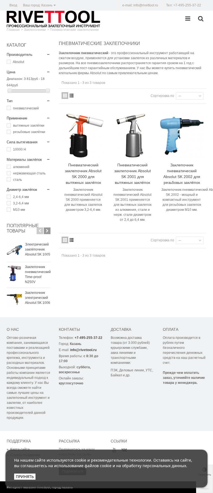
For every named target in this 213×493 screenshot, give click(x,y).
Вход (13, 5)
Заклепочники (35, 30)
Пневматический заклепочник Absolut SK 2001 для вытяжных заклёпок (132, 174)
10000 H (19, 149)
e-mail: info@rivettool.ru (140, 5)
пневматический (26, 108)
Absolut (18, 62)
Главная (13, 30)
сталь (17, 180)
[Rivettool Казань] (53, 19)
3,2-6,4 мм (21, 203)
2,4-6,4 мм (21, 197)
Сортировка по (162, 96)
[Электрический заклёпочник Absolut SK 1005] (14, 251)
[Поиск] (200, 19)
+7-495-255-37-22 (88, 338)
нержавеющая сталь (29, 173)
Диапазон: (15, 79)
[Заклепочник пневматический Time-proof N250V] (14, 273)
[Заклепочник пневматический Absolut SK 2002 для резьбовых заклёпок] (181, 135)
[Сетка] (65, 95)
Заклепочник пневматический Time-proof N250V (37, 274)
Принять (25, 476)
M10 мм (19, 210)
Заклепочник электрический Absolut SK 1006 (37, 298)
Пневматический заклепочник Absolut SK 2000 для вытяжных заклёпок (83, 174)
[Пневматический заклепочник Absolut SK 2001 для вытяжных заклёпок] (132, 135)
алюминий (21, 167)
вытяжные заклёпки (28, 125)
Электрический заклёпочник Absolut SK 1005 (37, 249)
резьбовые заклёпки (29, 132)
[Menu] (188, 19)
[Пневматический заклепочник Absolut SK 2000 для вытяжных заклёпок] (83, 135)
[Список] (71, 95)
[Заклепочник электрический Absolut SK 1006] (14, 299)
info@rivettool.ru (83, 350)
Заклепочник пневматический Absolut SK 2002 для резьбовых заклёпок (181, 174)
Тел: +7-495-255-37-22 (183, 5)
